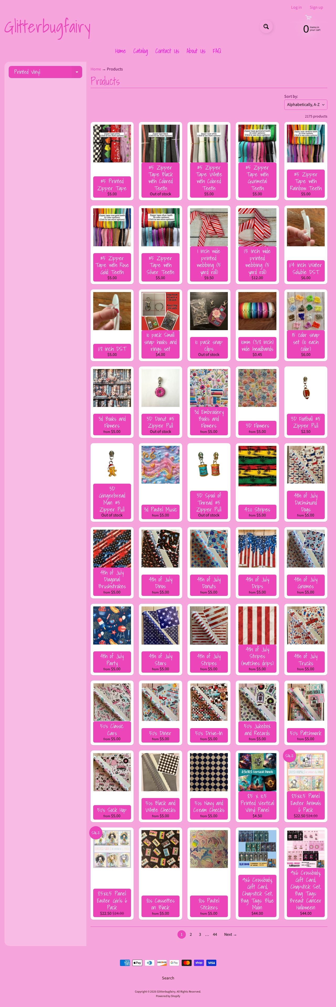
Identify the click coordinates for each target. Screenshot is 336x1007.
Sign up (316, 7)
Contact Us (167, 51)
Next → (230, 934)
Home (120, 51)
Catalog (140, 51)
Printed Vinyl (48, 72)
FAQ (217, 51)
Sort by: (291, 96)
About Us (196, 51)
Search (168, 978)
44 (215, 934)
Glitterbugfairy (47, 26)
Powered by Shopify (168, 996)
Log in (296, 7)
